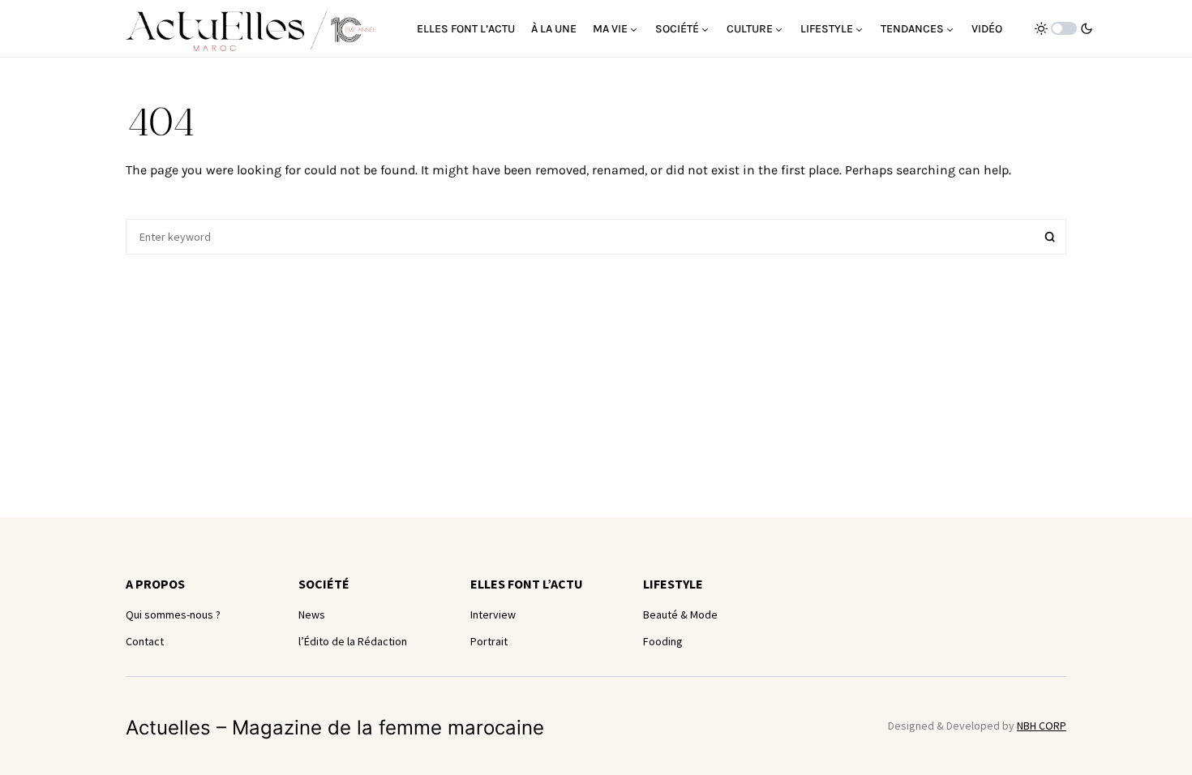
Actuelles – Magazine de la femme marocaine (335, 727)
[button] (1064, 28)
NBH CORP (1041, 725)
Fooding (663, 641)
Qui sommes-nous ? (173, 614)
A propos (155, 584)
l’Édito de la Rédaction (352, 641)
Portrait (489, 641)
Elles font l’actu (526, 584)
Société (323, 584)
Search (1050, 237)
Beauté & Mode (680, 614)
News (311, 614)
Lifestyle (673, 584)
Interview (493, 614)
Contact (145, 641)
